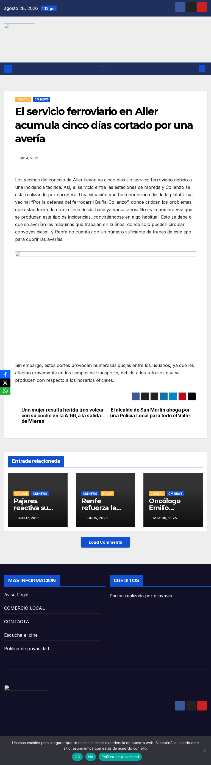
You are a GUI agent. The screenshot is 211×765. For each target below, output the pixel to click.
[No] (204, 750)
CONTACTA (16, 621)
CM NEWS (42, 99)
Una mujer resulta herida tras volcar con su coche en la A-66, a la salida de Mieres (62, 415)
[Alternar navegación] (102, 68)
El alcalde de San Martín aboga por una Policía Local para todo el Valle (150, 412)
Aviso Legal (16, 594)
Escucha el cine (21, 635)
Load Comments (105, 542)
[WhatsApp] (5, 391)
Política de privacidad (120, 757)
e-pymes (162, 595)
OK (77, 757)
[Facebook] (5, 374)
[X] (5, 383)
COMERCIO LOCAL (24, 608)
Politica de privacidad (26, 648)
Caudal (23, 99)
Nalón (107, 493)
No (90, 757)
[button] (193, 69)
